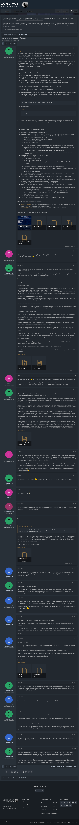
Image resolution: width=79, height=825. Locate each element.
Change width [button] (41, 822)
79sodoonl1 (54, 813)
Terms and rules (56, 822)
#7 (75, 475)
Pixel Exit (37, 821)
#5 (75, 390)
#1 (75, 48)
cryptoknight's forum (26, 207)
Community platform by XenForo (15, 821)
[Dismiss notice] (75, 18)
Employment (6, 805)
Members (30, 11)
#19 (75, 734)
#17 (75, 696)
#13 (75, 597)
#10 (75, 518)
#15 (75, 638)
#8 (75, 489)
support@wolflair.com (9, 26)
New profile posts (27, 805)
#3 (75, 265)
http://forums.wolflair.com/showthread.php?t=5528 (29, 20)
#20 (75, 748)
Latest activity (26, 808)
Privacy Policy (7, 806)
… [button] (8, 43)
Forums (6, 11)
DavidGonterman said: (24, 526)
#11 (75, 568)
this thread (23, 52)
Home (73, 822)
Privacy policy (64, 822)
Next (14, 43)
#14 (75, 616)
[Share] (73, 48)
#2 (75, 251)
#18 (75, 711)
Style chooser (34, 822)
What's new (18, 11)
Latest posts (25, 802)
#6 (75, 451)
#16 (75, 682)
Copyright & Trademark (9, 808)
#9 (75, 503)
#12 (75, 582)
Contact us (48, 822)
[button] (10, 11)
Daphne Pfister (6, 40)
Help (69, 822)
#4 (75, 375)
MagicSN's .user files (26, 204)
